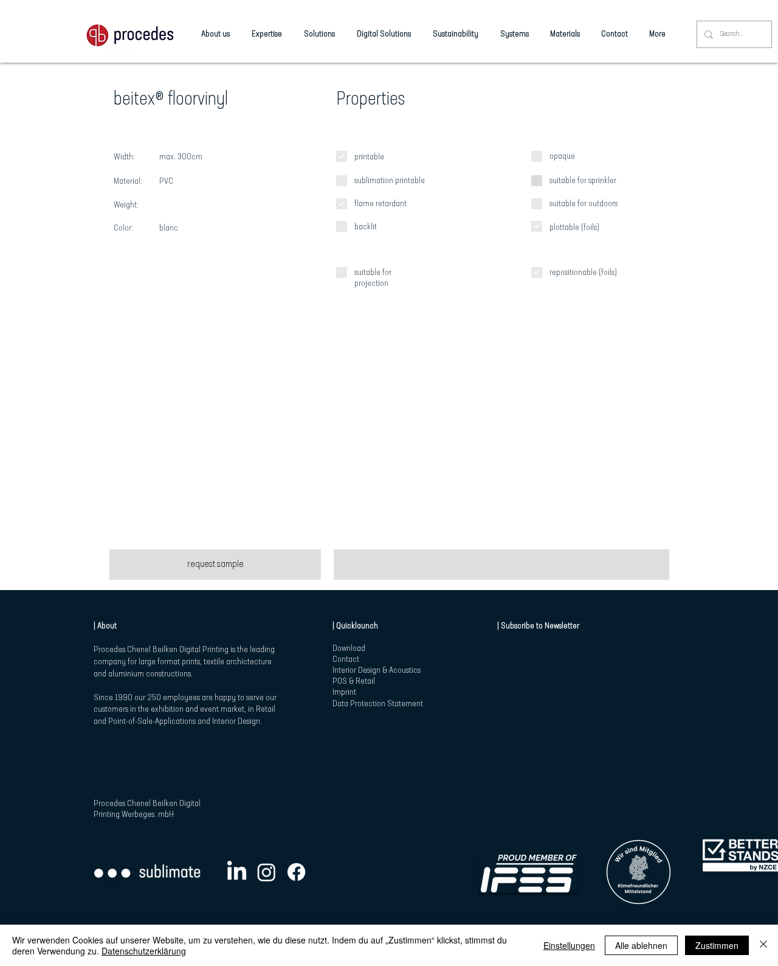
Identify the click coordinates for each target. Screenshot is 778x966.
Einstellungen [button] (569, 945)
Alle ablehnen (641, 945)
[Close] (763, 945)
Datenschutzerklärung (144, 951)
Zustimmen (716, 945)
